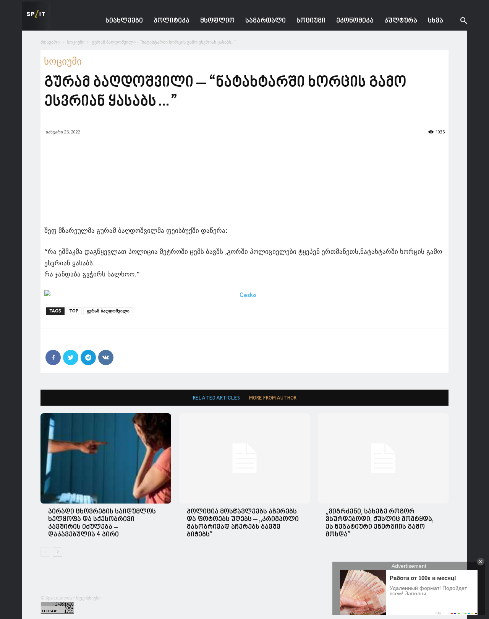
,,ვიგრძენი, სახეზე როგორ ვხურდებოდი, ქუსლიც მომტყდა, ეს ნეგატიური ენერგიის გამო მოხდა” (379, 523)
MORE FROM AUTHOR (272, 398)
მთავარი (50, 42)
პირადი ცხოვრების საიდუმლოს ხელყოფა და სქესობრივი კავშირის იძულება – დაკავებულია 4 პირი (102, 523)
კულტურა (400, 21)
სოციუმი (310, 21)
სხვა (435, 21)
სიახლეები (124, 21)
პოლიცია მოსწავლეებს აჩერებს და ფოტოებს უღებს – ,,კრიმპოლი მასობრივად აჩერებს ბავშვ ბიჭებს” (243, 523)
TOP (74, 311)
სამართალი (265, 21)
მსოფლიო (217, 21)
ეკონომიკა (355, 21)
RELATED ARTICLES (216, 398)
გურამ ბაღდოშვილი (108, 311)
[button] (458, 21)
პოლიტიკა (171, 21)
